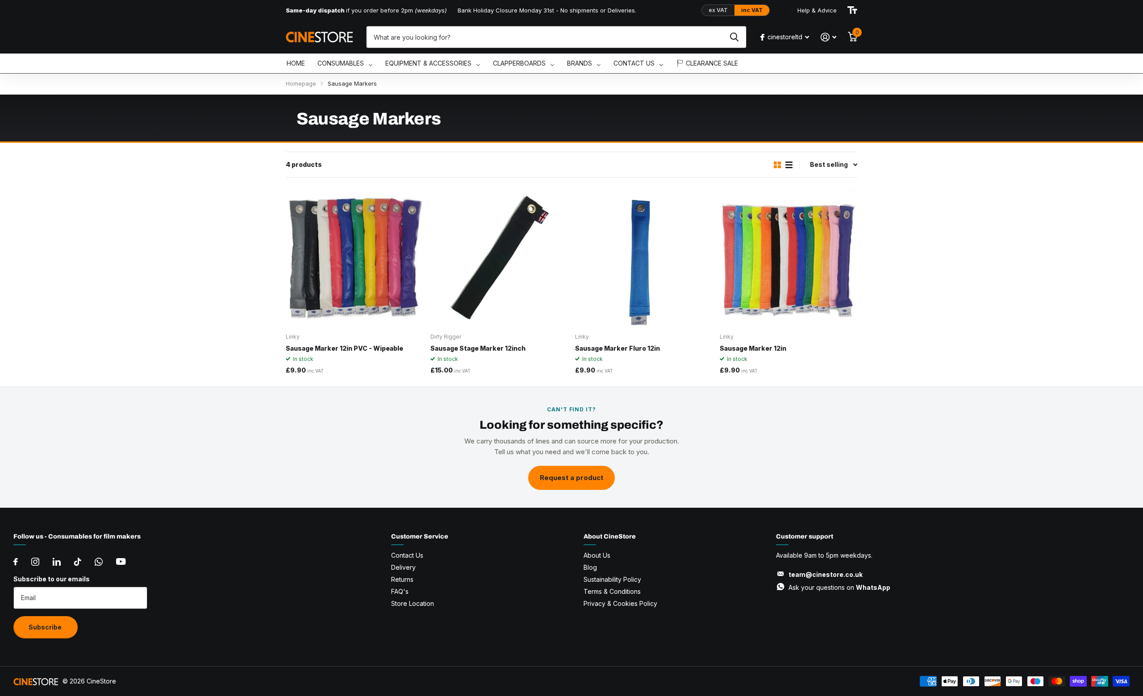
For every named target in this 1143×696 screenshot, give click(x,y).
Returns (402, 579)
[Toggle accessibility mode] (852, 10)
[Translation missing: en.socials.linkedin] (57, 562)
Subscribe (46, 627)
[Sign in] (828, 37)
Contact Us (407, 555)
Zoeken (734, 37)
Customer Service (419, 536)
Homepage (301, 83)
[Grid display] (777, 165)
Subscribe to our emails (51, 579)
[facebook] (15, 561)
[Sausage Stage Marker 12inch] (499, 258)
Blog (590, 567)
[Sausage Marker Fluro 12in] (644, 258)
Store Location (412, 603)
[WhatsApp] (99, 562)
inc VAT (752, 10)
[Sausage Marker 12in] (788, 258)
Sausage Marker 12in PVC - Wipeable (344, 348)
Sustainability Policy (612, 579)
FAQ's (400, 591)
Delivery (403, 567)
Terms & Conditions (612, 591)
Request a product (571, 477)
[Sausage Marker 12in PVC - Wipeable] (354, 258)
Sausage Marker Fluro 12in (617, 348)
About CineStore (610, 536)
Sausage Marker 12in (753, 348)
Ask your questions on (839, 587)
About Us (597, 555)
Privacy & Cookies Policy (620, 603)
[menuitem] (296, 64)
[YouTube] (120, 561)
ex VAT (718, 10)
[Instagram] (35, 562)
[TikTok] (77, 562)
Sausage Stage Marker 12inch (478, 348)
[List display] (789, 165)
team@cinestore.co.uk (825, 574)
